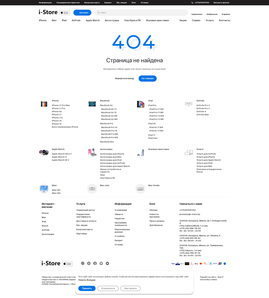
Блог (134, 3)
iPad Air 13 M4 (156, 131)
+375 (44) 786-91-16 (189, 253)
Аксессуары (112, 20)
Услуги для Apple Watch (208, 160)
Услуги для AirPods (206, 154)
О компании (121, 210)
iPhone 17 (56, 114)
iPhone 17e (57, 118)
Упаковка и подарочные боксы (208, 170)
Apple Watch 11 (59, 157)
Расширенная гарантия (68, 3)
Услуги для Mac (204, 166)
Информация (45, 3)
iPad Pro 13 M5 (156, 119)
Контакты (224, 20)
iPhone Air (57, 111)
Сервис (196, 20)
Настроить (130, 288)
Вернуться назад (124, 78)
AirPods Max (202, 114)
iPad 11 (151, 135)
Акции (183, 20)
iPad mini (152, 138)
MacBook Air (106, 105)
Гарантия (119, 218)
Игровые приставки (157, 20)
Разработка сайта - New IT (212, 277)
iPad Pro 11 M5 (156, 112)
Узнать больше (86, 280)
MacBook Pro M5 (109, 134)
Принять (87, 288)
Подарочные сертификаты (83, 215)
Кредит (108, 3)
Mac (54, 20)
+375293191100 (187, 210)
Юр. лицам (122, 3)
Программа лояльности (121, 224)
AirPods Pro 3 (203, 105)
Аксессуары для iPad (111, 160)
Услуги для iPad (204, 163)
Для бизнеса (156, 225)
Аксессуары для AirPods (112, 163)
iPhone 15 (56, 124)
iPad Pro (152, 105)
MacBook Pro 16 (109, 131)
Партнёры (81, 234)
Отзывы (144, 3)
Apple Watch (93, 20)
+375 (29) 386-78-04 (190, 228)
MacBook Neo (107, 142)
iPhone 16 (57, 121)
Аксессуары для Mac (111, 157)
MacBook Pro (106, 123)
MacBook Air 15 (109, 112)
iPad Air (152, 123)
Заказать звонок (221, 3)
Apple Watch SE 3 (60, 160)
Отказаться (108, 288)
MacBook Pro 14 (109, 127)
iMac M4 (56, 193)
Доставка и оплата (86, 221)
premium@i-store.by (189, 214)
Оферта (119, 214)
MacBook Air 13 (109, 109)
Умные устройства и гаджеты (110, 170)
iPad (64, 20)
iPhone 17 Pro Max (61, 105)
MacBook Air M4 (109, 119)
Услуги (210, 20)
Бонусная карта (92, 3)
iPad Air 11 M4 (156, 127)
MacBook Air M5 (109, 116)
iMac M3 (56, 190)
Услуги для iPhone (205, 157)
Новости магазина (155, 215)
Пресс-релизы (157, 221)
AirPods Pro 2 (203, 108)
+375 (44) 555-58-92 (189, 238)
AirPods (76, 20)
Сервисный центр (85, 210)
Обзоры (154, 210)
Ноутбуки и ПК (132, 20)
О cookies (120, 236)
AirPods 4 (201, 111)
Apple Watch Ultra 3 (62, 154)
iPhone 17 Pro (58, 108)
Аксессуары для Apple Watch (115, 166)
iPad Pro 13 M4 (156, 116)
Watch (45, 226)
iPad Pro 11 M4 (156, 109)
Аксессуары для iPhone (112, 154)
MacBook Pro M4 (109, 137)
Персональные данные (122, 230)
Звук (102, 175)
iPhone (43, 20)
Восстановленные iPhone (65, 127)
